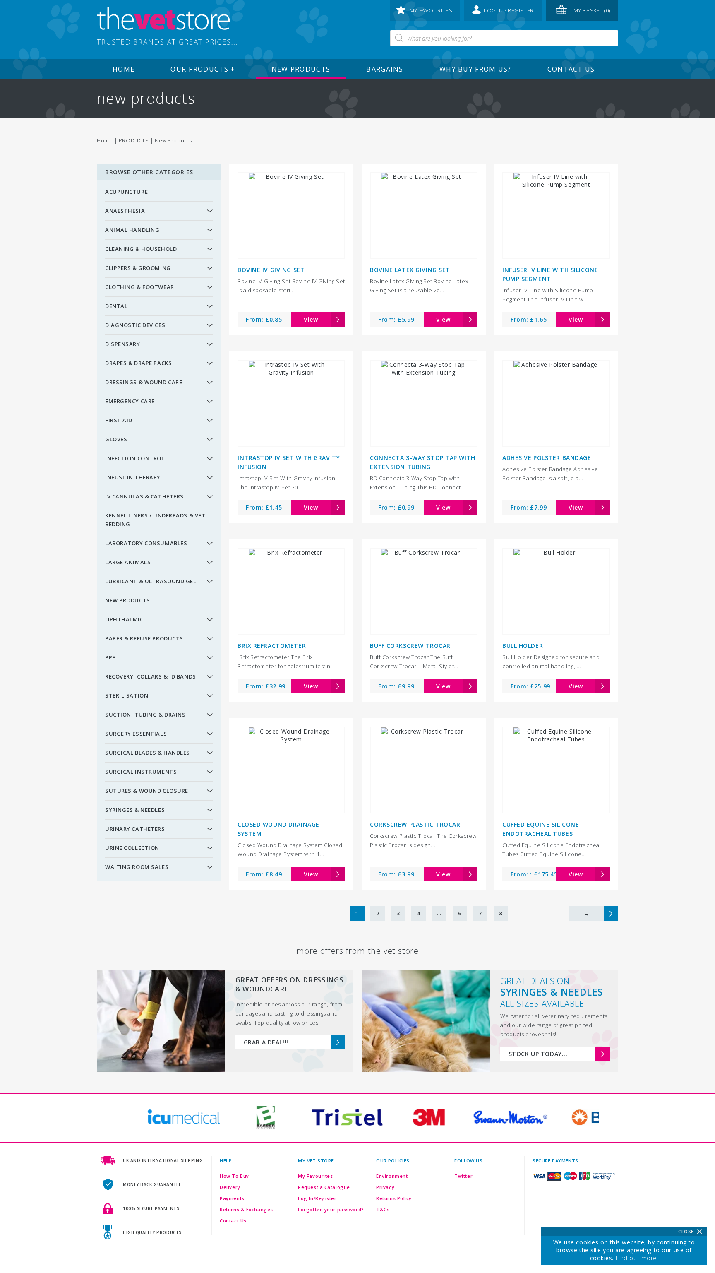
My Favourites (315, 1176)
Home (123, 69)
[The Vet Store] (167, 26)
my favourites (431, 10)
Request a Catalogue (324, 1187)
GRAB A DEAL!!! (266, 1042)
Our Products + (202, 69)
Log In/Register (317, 1198)
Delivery (230, 1187)
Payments (232, 1198)
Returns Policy (394, 1198)
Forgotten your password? (331, 1209)
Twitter (463, 1176)
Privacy (385, 1187)
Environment (392, 1176)
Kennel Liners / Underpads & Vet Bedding (155, 520)
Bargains (384, 69)
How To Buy (234, 1176)
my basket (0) (591, 10)
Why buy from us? (475, 69)
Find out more (636, 1258)
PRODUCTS (134, 140)
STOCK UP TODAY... (538, 1054)
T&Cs (382, 1209)
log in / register (509, 10)
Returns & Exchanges (246, 1209)
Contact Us (571, 69)
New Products (300, 69)
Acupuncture (126, 191)
